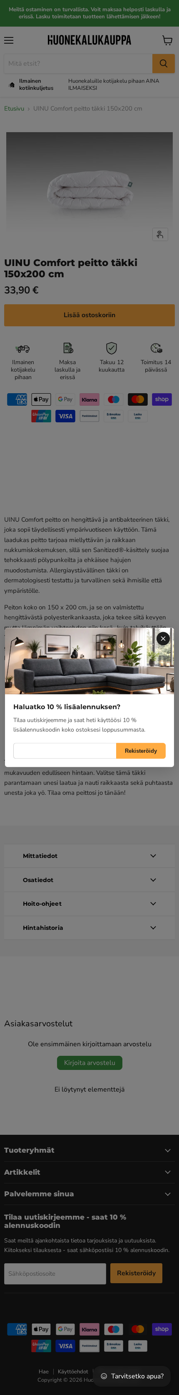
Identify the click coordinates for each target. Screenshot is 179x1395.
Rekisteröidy (141, 751)
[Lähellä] (163, 638)
